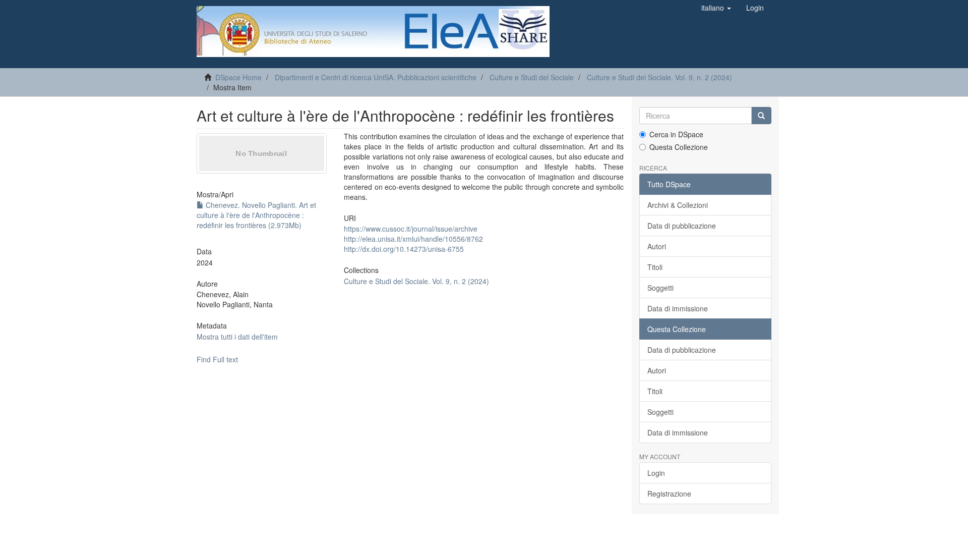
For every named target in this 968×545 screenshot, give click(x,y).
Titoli (654, 267)
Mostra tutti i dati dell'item (237, 337)
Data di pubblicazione (681, 226)
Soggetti (660, 288)
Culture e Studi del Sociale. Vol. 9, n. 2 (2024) (659, 77)
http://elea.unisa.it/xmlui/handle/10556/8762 (413, 239)
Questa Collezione (678, 147)
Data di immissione (677, 308)
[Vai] (761, 115)
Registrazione (669, 493)
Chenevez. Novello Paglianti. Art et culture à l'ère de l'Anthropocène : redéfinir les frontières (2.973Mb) (256, 215)
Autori (656, 246)
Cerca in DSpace (676, 134)
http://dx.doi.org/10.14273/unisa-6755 (404, 249)
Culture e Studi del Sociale (532, 77)
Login (656, 473)
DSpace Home (238, 77)
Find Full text (217, 359)
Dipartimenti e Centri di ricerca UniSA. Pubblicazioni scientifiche (375, 77)
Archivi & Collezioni (677, 205)
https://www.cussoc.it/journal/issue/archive (410, 229)
